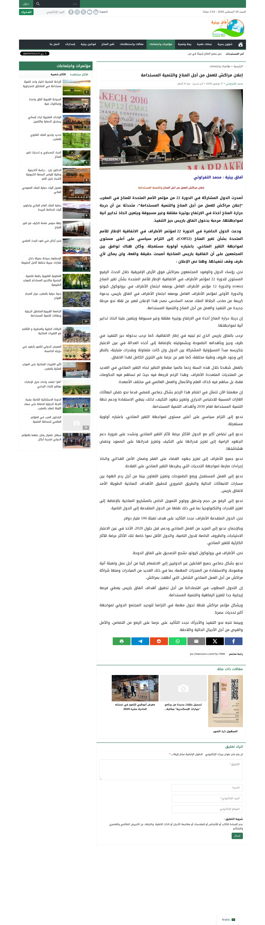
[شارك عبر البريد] (196, 641)
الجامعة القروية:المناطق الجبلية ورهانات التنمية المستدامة (43, 313)
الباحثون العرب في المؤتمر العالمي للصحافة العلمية (46, 419)
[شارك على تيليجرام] (140, 641)
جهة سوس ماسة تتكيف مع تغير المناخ (42, 225)
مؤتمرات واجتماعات (160, 44)
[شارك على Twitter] (215, 641)
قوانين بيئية (88, 44)
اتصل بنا (55, 44)
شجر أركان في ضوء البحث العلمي (41, 240)
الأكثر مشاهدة (79, 74)
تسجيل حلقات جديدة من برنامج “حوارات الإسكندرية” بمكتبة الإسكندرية (183, 709)
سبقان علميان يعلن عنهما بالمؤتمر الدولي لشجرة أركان (41, 437)
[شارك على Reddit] (159, 641)
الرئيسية (240, 44)
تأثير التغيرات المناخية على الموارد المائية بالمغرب (41, 366)
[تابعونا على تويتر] (83, 12)
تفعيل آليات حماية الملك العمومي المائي (41, 190)
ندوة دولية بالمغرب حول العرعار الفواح (43, 295)
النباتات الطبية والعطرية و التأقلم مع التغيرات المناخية (41, 331)
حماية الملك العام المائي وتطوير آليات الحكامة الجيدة (42, 207)
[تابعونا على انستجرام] (77, 12)
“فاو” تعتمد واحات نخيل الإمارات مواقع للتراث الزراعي (42, 384)
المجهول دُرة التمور (225, 731)
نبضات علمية (204, 44)
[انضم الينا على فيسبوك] (71, 12)
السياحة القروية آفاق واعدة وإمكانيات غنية (45, 101)
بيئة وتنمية (184, 44)
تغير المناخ (107, 44)
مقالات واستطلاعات (132, 44)
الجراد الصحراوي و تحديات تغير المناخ (43, 154)
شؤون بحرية (224, 44)
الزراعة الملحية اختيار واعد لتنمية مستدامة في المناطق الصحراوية (42, 84)
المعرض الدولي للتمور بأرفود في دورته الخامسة (42, 348)
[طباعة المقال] (122, 641)
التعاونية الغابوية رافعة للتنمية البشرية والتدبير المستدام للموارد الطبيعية (42, 280)
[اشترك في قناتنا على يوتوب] (89, 12)
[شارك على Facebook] (234, 641)
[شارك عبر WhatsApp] (178, 641)
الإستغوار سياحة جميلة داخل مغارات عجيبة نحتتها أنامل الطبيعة (41, 260)
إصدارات (70, 44)
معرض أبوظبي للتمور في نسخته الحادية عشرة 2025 (135, 706)
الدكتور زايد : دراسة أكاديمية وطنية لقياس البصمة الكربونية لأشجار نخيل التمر (43, 174)
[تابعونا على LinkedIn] (95, 12)
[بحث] (38, 4)
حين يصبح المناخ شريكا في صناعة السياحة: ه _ (196, 53)
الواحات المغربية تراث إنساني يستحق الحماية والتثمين (44, 119)
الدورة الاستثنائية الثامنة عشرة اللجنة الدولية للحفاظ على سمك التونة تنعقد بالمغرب (42, 404)
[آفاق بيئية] (132, 28)
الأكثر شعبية (58, 74)
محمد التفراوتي (234, 83)
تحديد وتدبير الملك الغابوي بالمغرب (45, 137)
